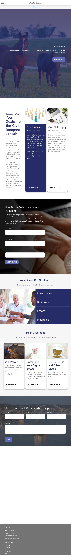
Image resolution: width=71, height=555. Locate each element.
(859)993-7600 (13, 531)
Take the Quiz (12, 262)
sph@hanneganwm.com (12, 539)
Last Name (8, 240)
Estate (6, 549)
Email (6, 251)
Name (7, 412)
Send (8, 439)
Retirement (8, 545)
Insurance (8, 551)
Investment (8, 547)
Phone (49, 412)
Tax (6, 553)
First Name (8, 228)
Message (7, 424)
